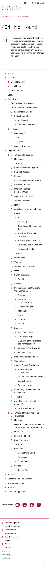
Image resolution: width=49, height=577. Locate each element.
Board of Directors (22, 172)
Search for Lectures (12, 537)
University (5, 16)
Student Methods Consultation (25, 371)
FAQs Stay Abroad (26, 408)
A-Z (19, 217)
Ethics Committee (22, 116)
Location (21, 319)
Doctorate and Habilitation (26, 357)
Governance (19, 448)
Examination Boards (23, 112)
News (16, 271)
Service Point (23, 470)
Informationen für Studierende (27, 180)
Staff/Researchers (22, 275)
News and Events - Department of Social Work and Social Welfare (29, 426)
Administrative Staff (26, 249)
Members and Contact (27, 124)
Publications (16, 90)
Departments (13, 151)
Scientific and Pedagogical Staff (29, 227)
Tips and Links (24, 385)
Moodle (7, 544)
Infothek (11, 487)
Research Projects (22, 184)
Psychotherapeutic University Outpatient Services (27, 289)
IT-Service (15, 129)
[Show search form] (25, 3)
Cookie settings (10, 533)
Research (12, 77)
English (42, 3)
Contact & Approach (23, 146)
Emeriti (21, 279)
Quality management (27, 306)
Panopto (8, 547)
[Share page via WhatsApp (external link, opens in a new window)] (24, 506)
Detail (20, 142)
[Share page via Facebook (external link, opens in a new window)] (32, 506)
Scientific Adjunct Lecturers (30, 245)
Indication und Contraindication (25, 301)
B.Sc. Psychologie (25, 332)
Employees (22, 457)
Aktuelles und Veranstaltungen (27, 209)
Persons (17, 176)
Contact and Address (23, 196)
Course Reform (24, 381)
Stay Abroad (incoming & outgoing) (25, 402)
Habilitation (16, 86)
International (20, 258)
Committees (19, 361)
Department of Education (22, 155)
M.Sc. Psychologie (26, 336)
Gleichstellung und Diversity (20, 479)
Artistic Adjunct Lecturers (29, 240)
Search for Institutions (13, 526)
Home (17, 205)
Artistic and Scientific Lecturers (27, 234)
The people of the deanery (22, 103)
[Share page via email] (17, 506)
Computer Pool (21, 133)
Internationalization (16, 483)
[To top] (43, 566)
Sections (18, 163)
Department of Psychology (23, 266)
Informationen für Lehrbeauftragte (22, 190)
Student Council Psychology (26, 365)
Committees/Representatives (24, 107)
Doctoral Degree (18, 82)
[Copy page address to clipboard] (39, 506)
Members (18, 431)
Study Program (21, 440)
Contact (17, 262)
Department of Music (20, 200)
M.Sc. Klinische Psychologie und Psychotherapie (30, 342)
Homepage (19, 159)
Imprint (21, 323)
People (17, 213)
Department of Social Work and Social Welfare (25, 414)
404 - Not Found (23, 16)
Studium (18, 328)
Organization (13, 99)
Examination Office (22, 352)
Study (10, 95)
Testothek (18, 397)
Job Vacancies (10, 530)
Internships (22, 311)
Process (21, 295)
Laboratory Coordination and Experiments (27, 391)
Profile (10, 73)
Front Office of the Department (27, 168)
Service (17, 466)
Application (23, 120)
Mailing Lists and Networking (30, 377)
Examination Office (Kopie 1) (27, 348)
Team (16, 137)
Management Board (26, 453)
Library (7, 540)
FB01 (13, 16)
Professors (22, 222)
